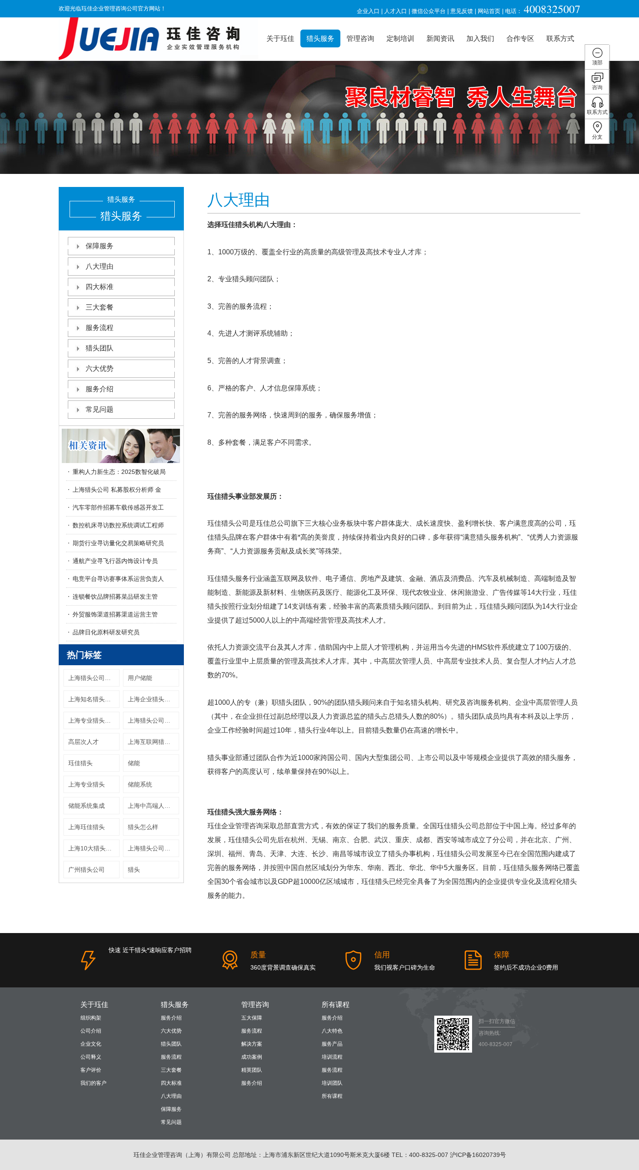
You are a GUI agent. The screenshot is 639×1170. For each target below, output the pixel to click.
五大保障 (251, 1018)
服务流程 (99, 327)
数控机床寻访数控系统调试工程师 (118, 525)
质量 (258, 954)
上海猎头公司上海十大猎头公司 (94, 677)
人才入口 (395, 11)
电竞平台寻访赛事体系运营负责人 (118, 578)
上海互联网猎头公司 (153, 741)
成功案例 (251, 1057)
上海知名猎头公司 (92, 699)
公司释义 (90, 1057)
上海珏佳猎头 (86, 826)
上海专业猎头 (86, 784)
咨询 (597, 87)
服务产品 (332, 1044)
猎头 (134, 869)
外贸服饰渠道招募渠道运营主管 (115, 614)
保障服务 (99, 246)
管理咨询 (360, 38)
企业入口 (368, 11)
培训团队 (332, 1083)
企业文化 (90, 1044)
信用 (382, 954)
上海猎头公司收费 (152, 720)
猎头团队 (99, 348)
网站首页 (489, 11)
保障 (501, 954)
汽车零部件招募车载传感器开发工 (118, 507)
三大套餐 (99, 307)
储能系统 (140, 784)
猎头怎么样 (143, 826)
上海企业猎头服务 (152, 699)
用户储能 (140, 677)
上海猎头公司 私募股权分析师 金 (117, 489)
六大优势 (99, 368)
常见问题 (99, 409)
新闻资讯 (440, 38)
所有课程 (335, 1004)
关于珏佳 (280, 38)
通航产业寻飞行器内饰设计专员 (115, 560)
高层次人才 (83, 741)
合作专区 (520, 38)
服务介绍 (99, 389)
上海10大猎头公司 (93, 848)
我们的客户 (93, 1083)
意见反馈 (461, 11)
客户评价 (90, 1070)
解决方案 (251, 1044)
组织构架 (90, 1018)
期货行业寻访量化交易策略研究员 (118, 543)
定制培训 (400, 38)
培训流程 (332, 1057)
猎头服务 (320, 38)
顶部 (597, 63)
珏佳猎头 (80, 763)
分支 (597, 137)
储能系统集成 (86, 805)
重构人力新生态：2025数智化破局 (119, 471)
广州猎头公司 (86, 869)
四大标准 (99, 286)
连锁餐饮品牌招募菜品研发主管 (115, 596)
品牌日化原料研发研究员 (106, 632)
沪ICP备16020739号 (478, 1154)
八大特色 (332, 1031)
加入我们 (480, 38)
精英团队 (251, 1070)
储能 (134, 763)
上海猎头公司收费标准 (153, 848)
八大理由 (99, 266)
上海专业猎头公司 (92, 720)
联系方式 (560, 38)
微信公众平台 (429, 11)
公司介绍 (90, 1031)
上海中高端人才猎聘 (153, 805)
